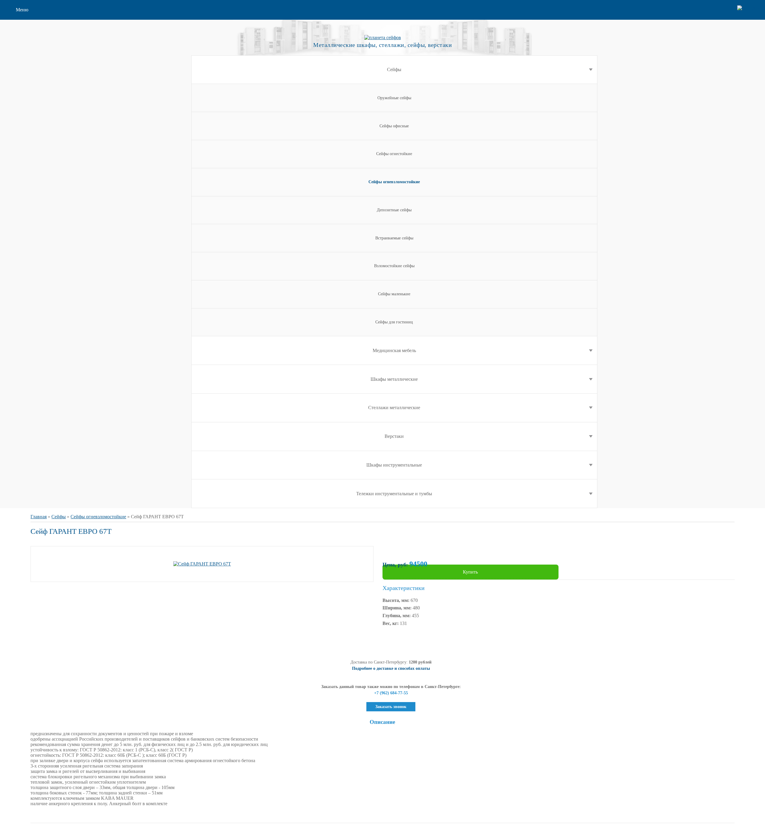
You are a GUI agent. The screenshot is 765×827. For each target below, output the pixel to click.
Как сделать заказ (33, 45)
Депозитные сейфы (394, 210)
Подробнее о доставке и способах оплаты (391, 668)
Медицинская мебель (394, 350)
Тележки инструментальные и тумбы (394, 493)
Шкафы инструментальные (394, 464)
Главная (38, 516)
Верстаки (394, 436)
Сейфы (394, 69)
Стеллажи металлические (394, 407)
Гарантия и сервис (34, 36)
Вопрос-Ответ (30, 74)
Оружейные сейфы (394, 98)
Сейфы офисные (394, 126)
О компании (28, 26)
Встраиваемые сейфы (394, 238)
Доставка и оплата (34, 65)
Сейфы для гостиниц (394, 322)
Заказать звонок (390, 706)
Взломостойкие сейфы (394, 266)
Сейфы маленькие (394, 294)
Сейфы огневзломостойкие (98, 516)
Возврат (24, 55)
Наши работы (30, 84)
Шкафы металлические (394, 379)
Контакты (26, 93)
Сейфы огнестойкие (394, 154)
